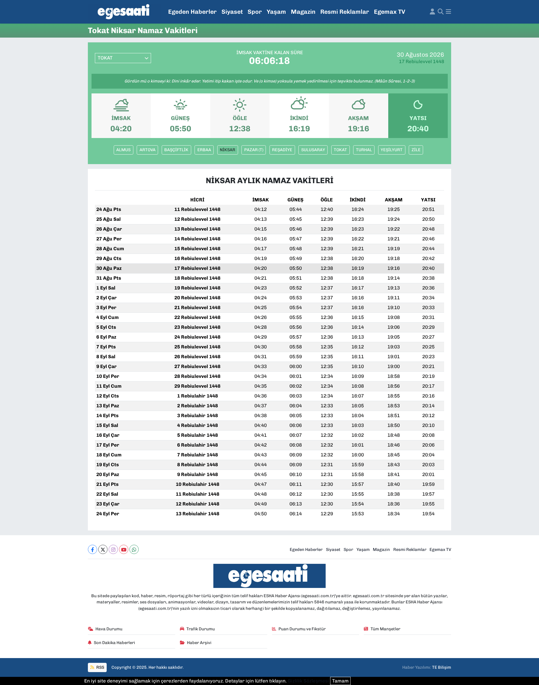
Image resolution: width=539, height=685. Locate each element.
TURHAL (364, 149)
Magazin (303, 11)
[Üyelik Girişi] (432, 11)
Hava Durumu (108, 628)
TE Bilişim (441, 667)
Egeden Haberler (192, 11)
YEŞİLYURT (392, 149)
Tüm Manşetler (385, 628)
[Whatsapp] (134, 549)
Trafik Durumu (200, 628)
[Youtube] (123, 549)
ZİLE (416, 149)
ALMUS (123, 149)
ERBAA (204, 149)
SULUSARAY (313, 149)
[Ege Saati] (124, 12)
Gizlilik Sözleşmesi (308, 681)
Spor (255, 11)
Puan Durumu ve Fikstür (302, 628)
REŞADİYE (282, 149)
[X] (103, 549)
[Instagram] (113, 549)
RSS (99, 667)
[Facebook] (92, 549)
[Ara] (441, 11)
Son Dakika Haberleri (114, 642)
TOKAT (340, 149)
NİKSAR (227, 149)
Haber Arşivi (199, 642)
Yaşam (276, 11)
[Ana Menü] (448, 11)
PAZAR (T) (253, 149)
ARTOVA (148, 149)
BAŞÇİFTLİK (176, 149)
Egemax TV (389, 11)
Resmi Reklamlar (344, 11)
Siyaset (232, 11)
